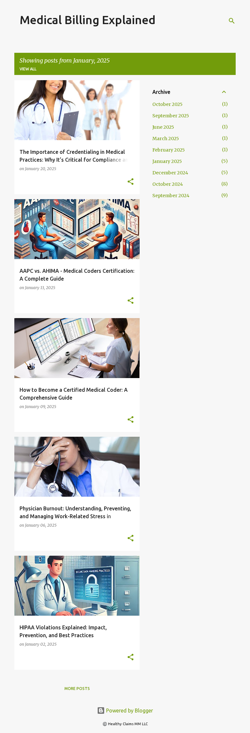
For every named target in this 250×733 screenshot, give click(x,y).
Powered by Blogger (129, 710)
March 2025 (165, 138)
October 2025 (167, 104)
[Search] (232, 21)
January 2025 (167, 161)
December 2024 (170, 173)
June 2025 (163, 127)
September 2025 (170, 116)
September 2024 (170, 195)
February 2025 (168, 150)
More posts (77, 688)
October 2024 (167, 184)
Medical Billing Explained (88, 19)
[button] (130, 182)
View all (28, 69)
